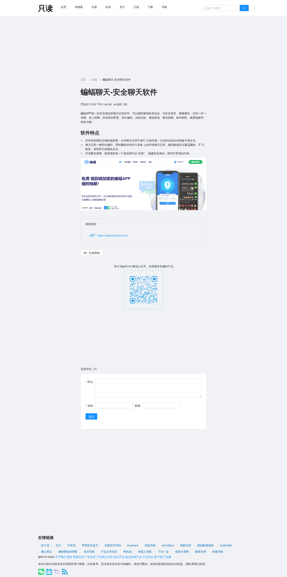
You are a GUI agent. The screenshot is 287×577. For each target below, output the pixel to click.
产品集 (167, 557)
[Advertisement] (143, 45)
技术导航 (89, 551)
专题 (94, 7)
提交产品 (119, 557)
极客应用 (200, 551)
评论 (90, 382)
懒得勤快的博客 (68, 551)
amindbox (168, 545)
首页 (63, 7)
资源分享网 (182, 551)
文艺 (58, 545)
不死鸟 (71, 545)
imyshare (132, 545)
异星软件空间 (112, 545)
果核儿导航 (145, 551)
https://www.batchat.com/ (112, 235)
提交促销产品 (133, 557)
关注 (122, 7)
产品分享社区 (109, 551)
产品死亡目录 (104, 557)
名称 (90, 405)
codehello (226, 545)
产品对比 (148, 557)
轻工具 (45, 545)
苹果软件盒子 (90, 545)
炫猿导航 (150, 545)
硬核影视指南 (205, 545)
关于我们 (60, 557)
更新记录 (78, 557)
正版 (136, 7)
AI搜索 (79, 7)
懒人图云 (46, 551)
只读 (45, 8)
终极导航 (217, 551)
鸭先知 (128, 551)
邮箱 (137, 405)
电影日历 (185, 545)
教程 (69, 557)
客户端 (158, 557)
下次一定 (163, 551)
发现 (108, 7)
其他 (94, 79)
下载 (150, 7)
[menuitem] (63, 6)
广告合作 (90, 557)
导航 (164, 7)
